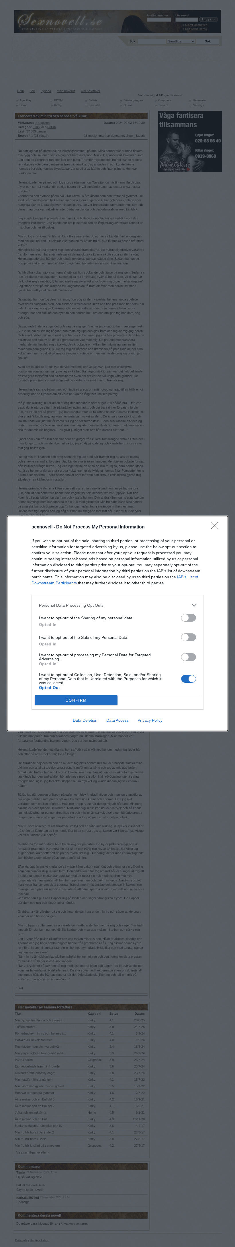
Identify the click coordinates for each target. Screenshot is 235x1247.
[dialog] (117, 623)
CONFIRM (76, 700)
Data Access (117, 720)
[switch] (188, 618)
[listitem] (117, 605)
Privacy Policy (150, 720)
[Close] (216, 527)
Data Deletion (85, 720)
